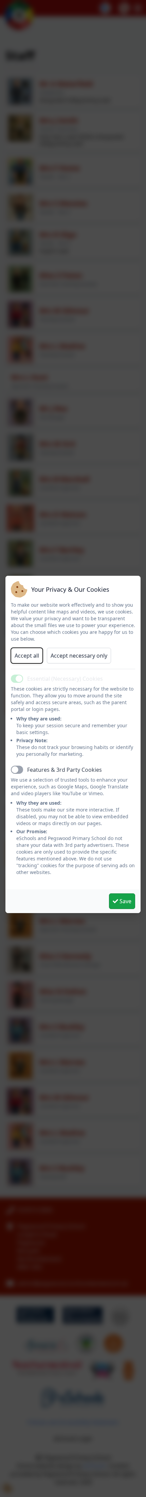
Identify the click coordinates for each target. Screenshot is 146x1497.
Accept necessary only (79, 655)
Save (124, 901)
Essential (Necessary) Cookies (65, 678)
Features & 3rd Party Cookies (64, 769)
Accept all (27, 655)
